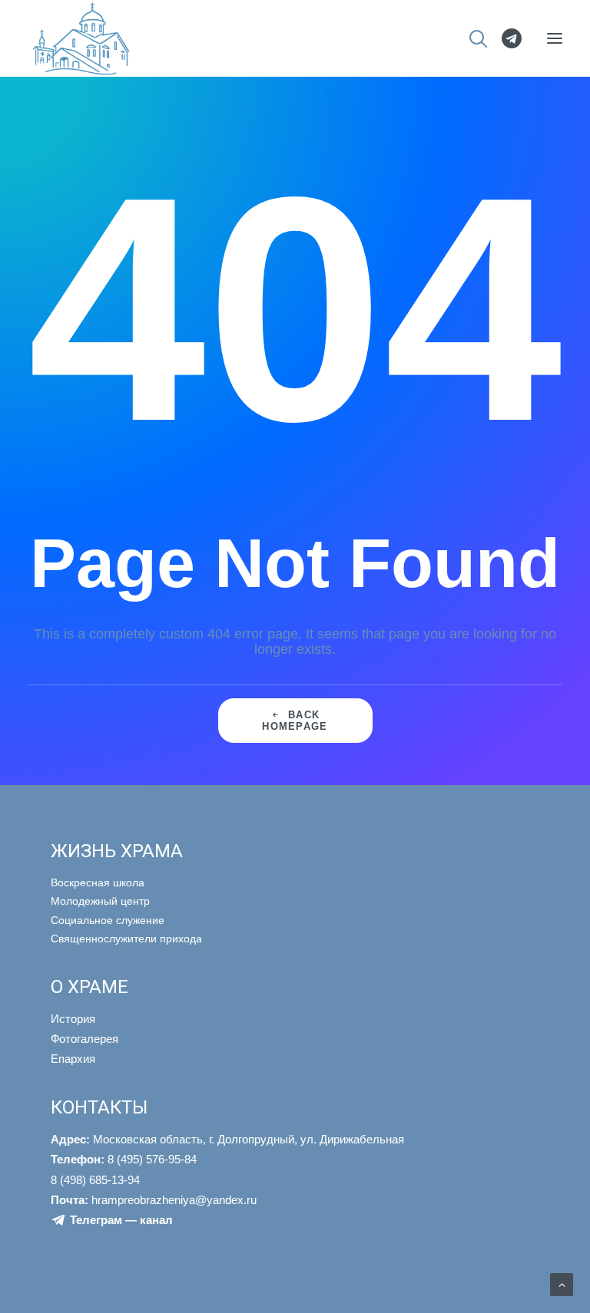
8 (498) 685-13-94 (95, 1179)
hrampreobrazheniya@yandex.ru (154, 1199)
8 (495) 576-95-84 (124, 1159)
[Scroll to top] (561, 1284)
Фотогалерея (84, 1038)
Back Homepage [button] (294, 720)
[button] (554, 38)
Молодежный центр (100, 901)
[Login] (505, 38)
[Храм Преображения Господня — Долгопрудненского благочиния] (79, 38)
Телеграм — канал (121, 1219)
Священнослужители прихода (126, 938)
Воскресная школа (97, 882)
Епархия (73, 1058)
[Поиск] (471, 38)
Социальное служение (107, 920)
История (73, 1018)
